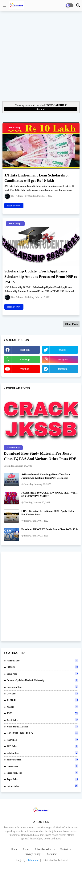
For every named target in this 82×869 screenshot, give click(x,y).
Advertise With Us (45, 849)
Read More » (14, 205)
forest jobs (42, 766)
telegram (63, 368)
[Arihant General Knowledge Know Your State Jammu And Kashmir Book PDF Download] (11, 479)
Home (14, 849)
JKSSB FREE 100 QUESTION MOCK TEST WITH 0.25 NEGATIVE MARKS (49, 494)
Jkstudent (63, 860)
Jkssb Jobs (42, 720)
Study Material (42, 759)
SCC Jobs (42, 746)
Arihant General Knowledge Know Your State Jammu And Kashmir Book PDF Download (45, 476)
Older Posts (71, 324)
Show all (40, 109)
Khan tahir (33, 860)
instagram (63, 359)
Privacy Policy (32, 854)
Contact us (65, 849)
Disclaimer (51, 854)
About (26, 849)
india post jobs (42, 773)
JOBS (42, 713)
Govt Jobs (42, 693)
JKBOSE (42, 700)
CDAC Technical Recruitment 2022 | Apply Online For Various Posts (48, 513)
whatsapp (25, 359)
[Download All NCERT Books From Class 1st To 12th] (11, 534)
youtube (24, 368)
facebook (25, 349)
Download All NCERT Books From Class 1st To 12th (49, 529)
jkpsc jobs (42, 779)
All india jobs (42, 660)
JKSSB (42, 707)
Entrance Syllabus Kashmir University (42, 680)
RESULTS (42, 740)
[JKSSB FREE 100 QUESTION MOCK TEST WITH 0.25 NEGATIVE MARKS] (11, 497)
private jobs (42, 786)
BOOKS (42, 667)
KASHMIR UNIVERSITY (42, 733)
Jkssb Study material (42, 726)
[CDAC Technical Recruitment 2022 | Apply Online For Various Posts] (11, 516)
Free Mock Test (42, 687)
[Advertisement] (41, 55)
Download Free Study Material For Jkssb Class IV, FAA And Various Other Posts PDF (40, 456)
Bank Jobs (42, 673)
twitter (62, 349)
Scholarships (42, 753)
